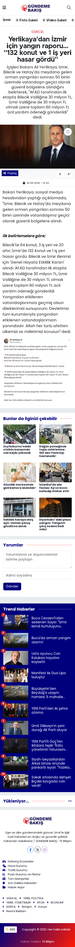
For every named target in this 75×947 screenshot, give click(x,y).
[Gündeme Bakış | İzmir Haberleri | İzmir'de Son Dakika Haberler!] (35, 7)
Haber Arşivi (16, 887)
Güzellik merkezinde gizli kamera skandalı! (19, 486)
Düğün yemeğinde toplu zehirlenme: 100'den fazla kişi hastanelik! (53, 451)
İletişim (27, 907)
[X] (37, 849)
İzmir (7, 20)
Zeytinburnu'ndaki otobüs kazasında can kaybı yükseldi (17, 450)
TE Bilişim (48, 941)
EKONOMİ (57, 902)
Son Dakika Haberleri (22, 883)
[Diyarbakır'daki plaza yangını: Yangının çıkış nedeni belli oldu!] (55, 507)
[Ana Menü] (4, 7)
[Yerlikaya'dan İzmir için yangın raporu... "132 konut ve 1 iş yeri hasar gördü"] (37, 147)
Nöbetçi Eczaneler (21, 861)
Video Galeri (56, 20)
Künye (42, 907)
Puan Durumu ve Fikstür (24, 874)
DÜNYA (11, 907)
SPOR (40, 902)
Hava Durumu (17, 866)
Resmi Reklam (16, 911)
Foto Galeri (28, 20)
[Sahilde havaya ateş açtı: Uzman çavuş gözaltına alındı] (19, 507)
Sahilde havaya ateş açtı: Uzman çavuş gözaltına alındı (18, 523)
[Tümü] (70, 801)
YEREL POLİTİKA (33, 898)
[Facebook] (30, 849)
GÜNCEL (37, 31)
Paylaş (12, 173)
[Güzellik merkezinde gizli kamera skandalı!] (19, 472)
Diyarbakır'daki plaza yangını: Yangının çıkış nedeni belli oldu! (55, 524)
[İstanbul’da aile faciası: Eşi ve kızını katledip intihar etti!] (55, 472)
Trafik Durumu (17, 870)
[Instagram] (45, 849)
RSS (12, 929)
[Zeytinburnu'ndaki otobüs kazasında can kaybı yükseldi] (19, 434)
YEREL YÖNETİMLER (18, 902)
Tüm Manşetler (18, 879)
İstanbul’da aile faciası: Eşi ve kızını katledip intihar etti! (54, 488)
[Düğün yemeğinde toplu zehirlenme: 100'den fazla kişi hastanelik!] (55, 434)
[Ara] (68, 7)
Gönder (12, 586)
